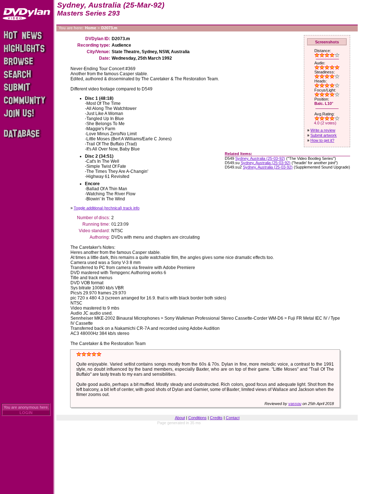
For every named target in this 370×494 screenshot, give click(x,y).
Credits (216, 418)
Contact (233, 418)
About (180, 418)
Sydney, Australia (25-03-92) (260, 158)
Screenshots (327, 42)
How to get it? (322, 140)
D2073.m (109, 28)
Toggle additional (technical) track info (106, 208)
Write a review (322, 130)
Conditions (197, 418)
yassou (294, 403)
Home (90, 28)
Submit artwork (323, 135)
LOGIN (26, 412)
